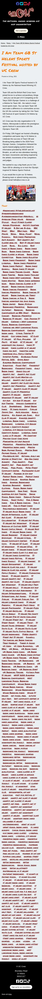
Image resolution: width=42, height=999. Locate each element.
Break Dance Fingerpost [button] (14, 260)
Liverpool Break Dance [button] (14, 421)
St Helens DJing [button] (25, 546)
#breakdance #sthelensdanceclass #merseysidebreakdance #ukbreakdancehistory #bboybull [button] (18, 213)
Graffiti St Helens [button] (12, 394)
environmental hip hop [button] (19, 792)
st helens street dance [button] (21, 926)
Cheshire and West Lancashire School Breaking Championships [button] (20, 329)
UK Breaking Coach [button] (23, 666)
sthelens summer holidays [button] (27, 932)
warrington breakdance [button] (14, 947)
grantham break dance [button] (24, 818)
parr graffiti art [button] (29, 850)
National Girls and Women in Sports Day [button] (21, 457)
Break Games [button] (9, 304)
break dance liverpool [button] (22, 725)
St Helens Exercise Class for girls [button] (17, 566)
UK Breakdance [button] (26, 660)
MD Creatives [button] (30, 435)
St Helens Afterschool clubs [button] (19, 513)
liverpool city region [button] (26, 836)
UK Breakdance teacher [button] (20, 662)
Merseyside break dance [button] (14, 447)
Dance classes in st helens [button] (23, 347)
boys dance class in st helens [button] (21, 706)
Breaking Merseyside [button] (21, 315)
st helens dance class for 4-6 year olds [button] (19, 890)
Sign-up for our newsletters (21, 987)
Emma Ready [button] (23, 359)
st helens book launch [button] (25, 879)
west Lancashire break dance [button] (17, 948)
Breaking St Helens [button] (12, 318)
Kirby (10, 994)
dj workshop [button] (22, 786)
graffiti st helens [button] (11, 815)
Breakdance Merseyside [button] (14, 307)
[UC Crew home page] (21, 13)
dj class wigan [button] (19, 783)
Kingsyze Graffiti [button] (27, 418)
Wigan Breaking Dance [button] (14, 692)
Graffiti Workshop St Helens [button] (16, 396)
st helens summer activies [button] (19, 928)
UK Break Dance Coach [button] (14, 651)
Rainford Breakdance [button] (20, 482)
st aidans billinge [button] (27, 876)
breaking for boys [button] (18, 768)
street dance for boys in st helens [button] (19, 935)
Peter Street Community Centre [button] (20, 469)
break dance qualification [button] (24, 730)
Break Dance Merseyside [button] (25, 263)
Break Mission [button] (25, 304)
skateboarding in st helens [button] (15, 871)
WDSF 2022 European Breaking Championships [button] (18, 677)
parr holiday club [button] (11, 853)
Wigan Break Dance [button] (27, 684)
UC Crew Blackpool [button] (24, 646)
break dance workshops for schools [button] (18, 741)
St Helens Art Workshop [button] (15, 523)
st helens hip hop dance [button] (20, 913)
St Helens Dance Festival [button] (18, 557)
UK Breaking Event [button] (28, 669)
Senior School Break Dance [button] (18, 495)
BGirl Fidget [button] (25, 234)
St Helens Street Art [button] (13, 619)
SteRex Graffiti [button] (29, 634)
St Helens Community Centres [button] (19, 539)
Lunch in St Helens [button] (12, 435)
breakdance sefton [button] (12, 757)
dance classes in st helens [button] (15, 777)
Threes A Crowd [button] (27, 643)
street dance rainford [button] (13, 938)
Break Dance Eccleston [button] (27, 257)
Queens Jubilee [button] (10, 479)
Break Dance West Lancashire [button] (17, 277)
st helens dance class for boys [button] (17, 894)
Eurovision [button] (8, 365)
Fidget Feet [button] (21, 365)
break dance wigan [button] (12, 739)
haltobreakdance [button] (11, 824)
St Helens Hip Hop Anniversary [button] (18, 590)
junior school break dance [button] (24, 830)
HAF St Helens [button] (31, 397)
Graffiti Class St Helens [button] (25, 388)
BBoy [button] (12, 231)
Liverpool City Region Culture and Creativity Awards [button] (19, 431)
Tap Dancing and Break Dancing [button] (18, 640)
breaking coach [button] (21, 765)
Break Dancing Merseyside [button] (19, 291)
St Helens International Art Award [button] (20, 595)
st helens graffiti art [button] (13, 900)
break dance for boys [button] (22, 719)
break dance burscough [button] (14, 713)
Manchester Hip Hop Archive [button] (16, 441)
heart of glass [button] (28, 824)
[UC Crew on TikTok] (28, 4)
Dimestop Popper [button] (11, 356)
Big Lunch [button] (23, 245)
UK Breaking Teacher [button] (13, 672)
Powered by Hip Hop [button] (23, 473)
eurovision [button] (8, 795)
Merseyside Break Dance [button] (27, 444)
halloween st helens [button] (12, 821)
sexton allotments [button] (18, 868)
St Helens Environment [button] (21, 563)
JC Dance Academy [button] (19, 409)
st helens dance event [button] (19, 896)
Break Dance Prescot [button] (13, 266)
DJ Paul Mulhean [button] (22, 339)
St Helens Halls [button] (11, 587)
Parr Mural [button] (17, 467)
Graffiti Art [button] (9, 374)
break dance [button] (28, 710)
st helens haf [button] (20, 909)
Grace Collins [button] (23, 371)
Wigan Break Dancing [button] (13, 687)
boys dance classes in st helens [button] (19, 709)
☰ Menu (21, 37)
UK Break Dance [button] (29, 649)
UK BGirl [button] (14, 649)
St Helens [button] (34, 508)
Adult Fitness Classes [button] (22, 222)
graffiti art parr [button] (11, 803)
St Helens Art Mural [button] (29, 520)
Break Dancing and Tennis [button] (23, 295)
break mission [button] (21, 748)
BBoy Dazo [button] (22, 231)
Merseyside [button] (8, 444)
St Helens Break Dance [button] (21, 532)
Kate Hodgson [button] (23, 412)
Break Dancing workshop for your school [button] (18, 300)
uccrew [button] (27, 941)
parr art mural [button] (10, 850)
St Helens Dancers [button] (27, 561)
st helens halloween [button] (24, 912)
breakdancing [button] (29, 757)
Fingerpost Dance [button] (23, 368)
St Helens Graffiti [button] (20, 575)
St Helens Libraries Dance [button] (20, 601)
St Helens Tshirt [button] (25, 622)
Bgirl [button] (13, 245)
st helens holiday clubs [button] (24, 917)
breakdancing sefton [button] (13, 763)
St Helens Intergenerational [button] (19, 592)
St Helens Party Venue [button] (24, 605)
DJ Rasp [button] (14, 342)
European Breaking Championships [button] (19, 362)
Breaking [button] (19, 310)
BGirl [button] (14, 234)
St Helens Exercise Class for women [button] (19, 568)
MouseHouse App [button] (11, 456)
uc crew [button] (17, 941)
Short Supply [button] (17, 499)
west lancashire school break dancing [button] (17, 951)
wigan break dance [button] (12, 955)
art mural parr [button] (19, 695)
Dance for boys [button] (10, 350)
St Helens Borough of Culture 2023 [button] (20, 525)
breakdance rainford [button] (24, 754)
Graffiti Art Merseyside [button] (14, 385)
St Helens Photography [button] (20, 606)
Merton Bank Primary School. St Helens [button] (20, 452)
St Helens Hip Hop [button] (29, 587)
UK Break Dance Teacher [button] (15, 657)
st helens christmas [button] (22, 885)
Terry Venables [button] (10, 643)
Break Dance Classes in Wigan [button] (20, 253)
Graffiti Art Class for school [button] (25, 383)
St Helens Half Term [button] (28, 584)
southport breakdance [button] (13, 874)
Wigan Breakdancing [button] (25, 689)
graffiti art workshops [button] (22, 812)
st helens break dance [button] (13, 882)
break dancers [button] (33, 742)
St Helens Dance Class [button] (27, 549)
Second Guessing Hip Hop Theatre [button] (19, 492)
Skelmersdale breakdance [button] (15, 508)
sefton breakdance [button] (12, 862)
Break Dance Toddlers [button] (28, 274)
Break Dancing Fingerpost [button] (15, 289)
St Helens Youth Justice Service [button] (18, 631)
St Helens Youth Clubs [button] (26, 628)
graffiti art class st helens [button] (24, 798)
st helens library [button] (29, 920)
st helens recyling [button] (12, 923)
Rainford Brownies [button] (12, 485)
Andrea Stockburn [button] (12, 225)
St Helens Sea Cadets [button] (28, 613)
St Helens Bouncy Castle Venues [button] (20, 528)
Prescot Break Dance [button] (13, 476)
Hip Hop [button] (7, 400)
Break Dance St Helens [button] (23, 269)
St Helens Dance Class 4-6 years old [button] (20, 552)
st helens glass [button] (29, 897)
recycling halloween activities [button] (24, 859)
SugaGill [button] (30, 637)
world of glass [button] (19, 958)
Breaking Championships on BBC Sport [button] (18, 311)
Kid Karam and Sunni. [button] (22, 415)
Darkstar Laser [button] (26, 350)
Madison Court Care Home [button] (15, 438)
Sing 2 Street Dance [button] (23, 505)
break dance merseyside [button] (14, 727)
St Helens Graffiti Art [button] (17, 577)
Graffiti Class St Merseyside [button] (16, 391)
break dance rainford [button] (13, 733)
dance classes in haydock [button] (22, 774)
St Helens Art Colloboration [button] (14, 519)
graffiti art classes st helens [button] (17, 801)
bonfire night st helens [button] (22, 704)
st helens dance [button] (24, 888)
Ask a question (21, 31)
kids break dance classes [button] (15, 833)
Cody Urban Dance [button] (19, 336)
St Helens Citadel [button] (23, 537)
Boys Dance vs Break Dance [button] (18, 247)
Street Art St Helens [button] (13, 637)
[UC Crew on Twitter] (21, 4)
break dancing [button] (10, 745)
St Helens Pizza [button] (31, 608)
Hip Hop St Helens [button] (22, 400)
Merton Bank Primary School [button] (18, 449)
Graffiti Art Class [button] (26, 374)
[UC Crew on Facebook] (17, 4)
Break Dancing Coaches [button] (22, 286)
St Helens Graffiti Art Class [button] (17, 580)
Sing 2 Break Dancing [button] (20, 502)
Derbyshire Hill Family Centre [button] (17, 353)
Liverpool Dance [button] (29, 432)
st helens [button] (7, 879)
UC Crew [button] (7, 646)
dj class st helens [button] (11, 780)
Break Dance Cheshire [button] (20, 251)
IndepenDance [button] (15, 406)
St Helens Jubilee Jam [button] (23, 599)
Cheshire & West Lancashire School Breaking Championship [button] (19, 323)
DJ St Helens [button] (26, 342)
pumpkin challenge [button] (12, 856)
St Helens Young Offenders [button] (20, 624)
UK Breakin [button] (29, 663)
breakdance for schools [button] (14, 751)
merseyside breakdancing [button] (15, 844)
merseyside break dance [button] (14, 838)
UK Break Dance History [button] (28, 654)
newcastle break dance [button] (27, 847)
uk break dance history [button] (27, 944)
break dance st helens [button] (27, 736)
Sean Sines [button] (23, 491)
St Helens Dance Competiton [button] (16, 555)
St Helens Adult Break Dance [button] (17, 511)
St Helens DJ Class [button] (19, 543)
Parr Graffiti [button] (19, 461)
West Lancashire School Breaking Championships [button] (17, 681)
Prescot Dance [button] (32, 476)
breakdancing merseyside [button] (14, 760)
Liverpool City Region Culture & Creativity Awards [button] (19, 425)
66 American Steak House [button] (20, 218)
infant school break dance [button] (15, 827)
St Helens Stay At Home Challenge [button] (19, 616)
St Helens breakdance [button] (20, 633)
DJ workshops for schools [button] (19, 343)
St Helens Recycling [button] (13, 611)
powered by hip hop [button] (31, 853)
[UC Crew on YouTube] (25, 4)
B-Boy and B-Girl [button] (23, 228)
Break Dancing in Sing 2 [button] (15, 298)
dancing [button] (33, 777)
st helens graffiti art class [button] (18, 902)
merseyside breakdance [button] (28, 841)
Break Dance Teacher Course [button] (17, 272)
